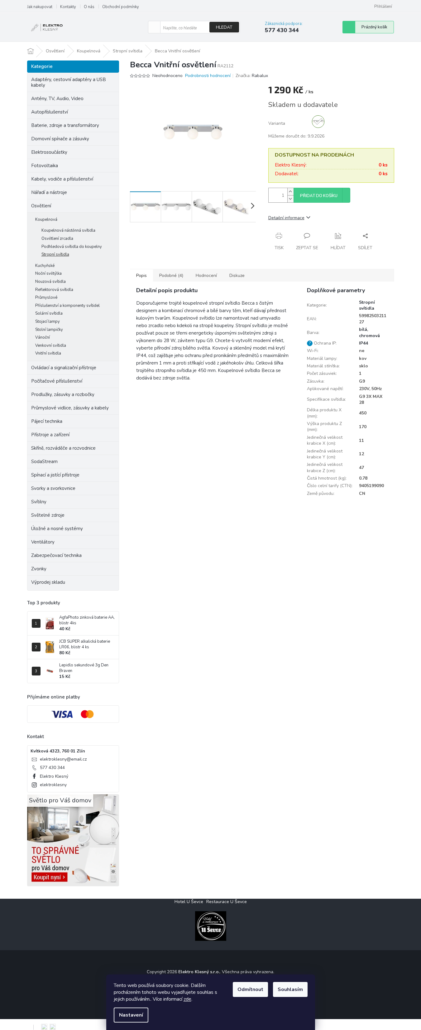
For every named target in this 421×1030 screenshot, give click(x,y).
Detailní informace (286, 218)
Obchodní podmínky (120, 7)
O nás (89, 7)
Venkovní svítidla (50, 345)
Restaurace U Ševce (226, 902)
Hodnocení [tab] (206, 275)
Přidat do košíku (318, 196)
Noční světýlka (48, 273)
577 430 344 (52, 768)
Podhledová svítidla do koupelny (71, 246)
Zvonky (38, 569)
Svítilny (38, 502)
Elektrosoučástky (49, 152)
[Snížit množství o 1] (290, 198)
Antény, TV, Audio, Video (57, 98)
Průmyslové (46, 297)
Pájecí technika (46, 421)
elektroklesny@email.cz (63, 759)
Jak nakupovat (39, 7)
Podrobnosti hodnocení (208, 76)
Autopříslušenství (49, 112)
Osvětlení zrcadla (57, 238)
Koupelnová (46, 219)
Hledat (224, 27)
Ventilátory (43, 542)
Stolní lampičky (49, 329)
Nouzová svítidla (50, 281)
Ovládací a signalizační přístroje (63, 368)
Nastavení (131, 1015)
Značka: (252, 76)
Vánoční (42, 337)
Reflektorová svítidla (54, 290)
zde (187, 999)
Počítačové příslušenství (56, 381)
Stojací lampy (47, 321)
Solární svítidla (49, 313)
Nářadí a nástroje (49, 192)
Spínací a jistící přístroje (55, 475)
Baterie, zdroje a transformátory (65, 125)
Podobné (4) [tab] (171, 275)
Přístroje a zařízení (50, 435)
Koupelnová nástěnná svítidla (68, 230)
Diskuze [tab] (237, 275)
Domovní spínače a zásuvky (60, 139)
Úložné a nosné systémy (57, 528)
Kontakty (68, 7)
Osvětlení (41, 206)
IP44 (363, 343)
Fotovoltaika (44, 165)
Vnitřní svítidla (48, 353)
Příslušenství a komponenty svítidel (67, 305)
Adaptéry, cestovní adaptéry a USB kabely (68, 82)
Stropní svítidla (55, 254)
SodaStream (44, 461)
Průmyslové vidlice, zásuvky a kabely (70, 408)
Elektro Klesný (54, 776)
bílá (363, 329)
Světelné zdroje (48, 515)
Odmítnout (250, 989)
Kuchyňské (45, 265)
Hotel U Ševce (189, 902)
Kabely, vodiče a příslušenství (62, 179)
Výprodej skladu (48, 582)
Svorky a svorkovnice (53, 488)
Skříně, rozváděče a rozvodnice (63, 448)
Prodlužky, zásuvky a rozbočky (62, 394)
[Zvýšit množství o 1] (290, 191)
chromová (369, 336)
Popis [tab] (141, 275)
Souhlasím (290, 989)
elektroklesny (53, 785)
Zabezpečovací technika (56, 555)
